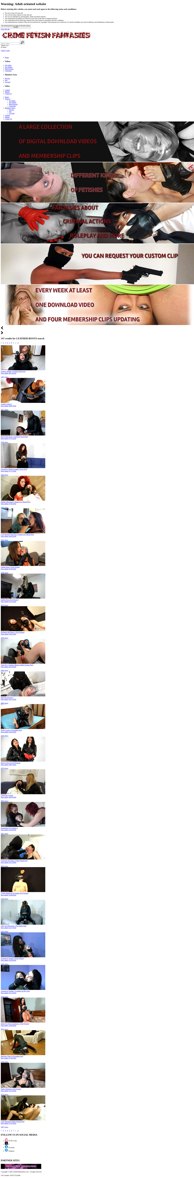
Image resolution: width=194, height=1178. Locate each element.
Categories (8, 71)
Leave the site (5, 29)
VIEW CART (5, 50)
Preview (7, 78)
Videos (7, 99)
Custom (7, 90)
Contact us (8, 94)
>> (18, 343)
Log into (7, 82)
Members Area (9, 108)
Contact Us (8, 119)
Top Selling (8, 67)
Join (6, 80)
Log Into (11, 113)
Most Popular (9, 69)
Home (7, 57)
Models (7, 92)
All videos (8, 65)
